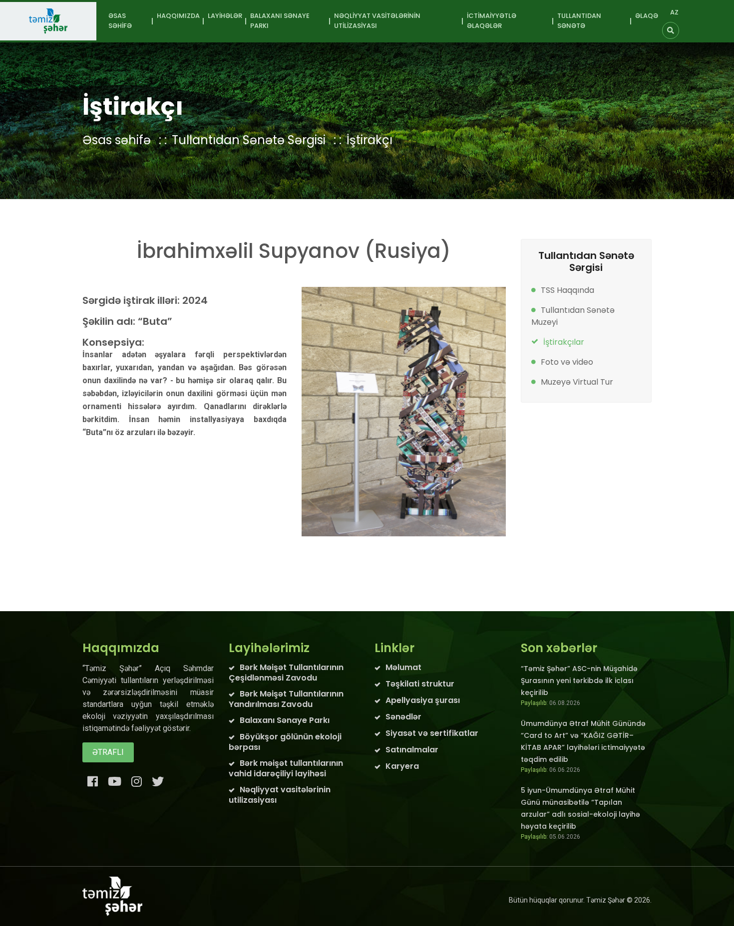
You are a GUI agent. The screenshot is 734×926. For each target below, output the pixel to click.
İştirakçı (369, 140)
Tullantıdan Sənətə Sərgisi (249, 140)
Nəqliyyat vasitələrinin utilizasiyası (280, 795)
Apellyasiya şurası (422, 700)
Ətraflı (108, 752)
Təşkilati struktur (419, 684)
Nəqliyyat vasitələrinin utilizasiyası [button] (377, 20)
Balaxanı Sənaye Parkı (285, 720)
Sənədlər (403, 716)
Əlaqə (646, 15)
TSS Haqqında (567, 290)
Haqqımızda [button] (178, 15)
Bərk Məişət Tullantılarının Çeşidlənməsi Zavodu (286, 673)
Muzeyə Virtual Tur (577, 382)
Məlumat (403, 667)
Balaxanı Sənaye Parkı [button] (280, 20)
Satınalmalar (411, 749)
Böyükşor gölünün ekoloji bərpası (285, 742)
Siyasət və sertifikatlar (431, 733)
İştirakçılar (563, 342)
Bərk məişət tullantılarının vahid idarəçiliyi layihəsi (286, 768)
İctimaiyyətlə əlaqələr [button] (491, 20)
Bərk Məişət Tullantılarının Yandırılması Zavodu (286, 699)
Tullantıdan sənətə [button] (579, 20)
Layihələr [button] (225, 15)
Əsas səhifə (120, 20)
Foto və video (567, 362)
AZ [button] (674, 12)
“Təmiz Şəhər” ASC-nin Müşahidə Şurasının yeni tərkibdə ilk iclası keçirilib (579, 680)
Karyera (402, 766)
